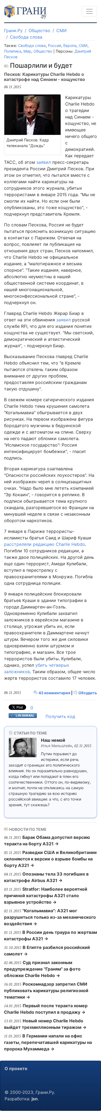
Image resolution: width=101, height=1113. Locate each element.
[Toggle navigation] (89, 11)
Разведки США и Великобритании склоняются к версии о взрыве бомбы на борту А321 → (50, 859)
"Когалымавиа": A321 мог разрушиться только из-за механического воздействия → (50, 917)
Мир (27, 51)
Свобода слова (26, 37)
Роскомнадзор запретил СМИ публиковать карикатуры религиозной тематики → (46, 990)
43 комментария (54, 692)
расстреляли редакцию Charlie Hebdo (44, 544)
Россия (54, 45)
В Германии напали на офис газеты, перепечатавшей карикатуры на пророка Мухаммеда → (48, 1042)
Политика (12, 51)
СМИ (61, 30)
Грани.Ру (13, 30)
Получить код (60, 716)
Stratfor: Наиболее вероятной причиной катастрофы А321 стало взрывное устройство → (45, 895)
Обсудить (87, 692)
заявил (43, 162)
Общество (39, 30)
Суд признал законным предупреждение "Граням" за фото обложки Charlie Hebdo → (42, 969)
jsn (35, 1098)
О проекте (16, 1068)
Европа (69, 45)
